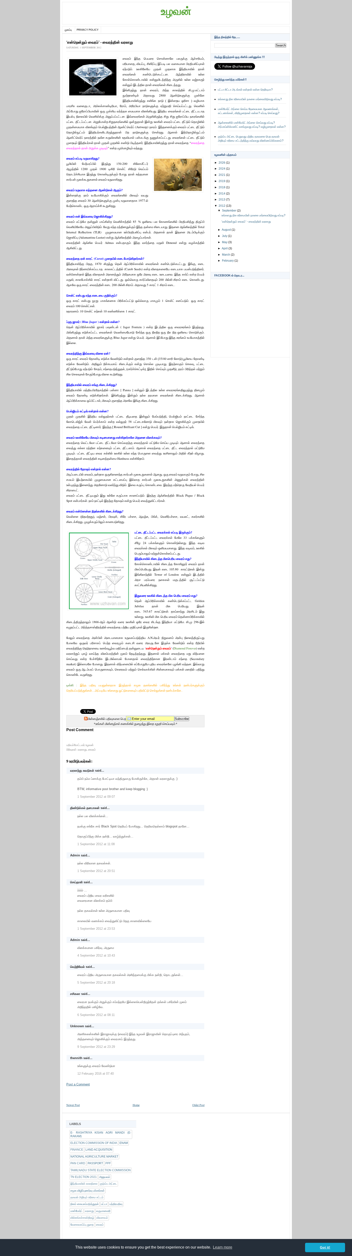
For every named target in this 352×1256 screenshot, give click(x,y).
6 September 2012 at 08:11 (96, 1015)
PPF (108, 1163)
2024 (222, 168)
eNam (123, 1143)
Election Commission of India (93, 1143)
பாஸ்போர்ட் (76, 1211)
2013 (222, 199)
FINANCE (76, 1149)
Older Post (198, 1105)
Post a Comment (78, 1084)
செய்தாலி (76, 882)
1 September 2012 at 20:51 (96, 871)
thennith (76, 1058)
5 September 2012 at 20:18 (96, 982)
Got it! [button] (325, 1247)
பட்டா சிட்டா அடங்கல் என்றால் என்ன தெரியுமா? (245, 89)
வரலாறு (82, 749)
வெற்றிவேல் (77, 967)
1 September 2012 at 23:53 (96, 928)
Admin (75, 855)
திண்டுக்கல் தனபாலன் (85, 808)
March (226, 254)
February (228, 260)
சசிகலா (75, 994)
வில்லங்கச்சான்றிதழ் (82, 1217)
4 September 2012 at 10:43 (96, 955)
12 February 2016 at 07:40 (95, 1073)
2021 (222, 175)
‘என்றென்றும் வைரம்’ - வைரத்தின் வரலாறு (246, 221)
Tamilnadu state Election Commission (100, 1170)
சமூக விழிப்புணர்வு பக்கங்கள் (87, 1190)
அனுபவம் (104, 1177)
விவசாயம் (102, 1217)
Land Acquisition (98, 1149)
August (227, 229)
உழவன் (176, 11)
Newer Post (73, 1105)
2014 (222, 193)
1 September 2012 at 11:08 (96, 844)
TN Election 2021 (83, 1177)
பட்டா (104, 1204)
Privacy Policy (87, 29)
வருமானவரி (103, 1211)
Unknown (77, 1026)
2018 (222, 187)
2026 (222, 162)
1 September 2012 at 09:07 (96, 796)
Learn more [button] (222, 1247)
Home (136, 1105)
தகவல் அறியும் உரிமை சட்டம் (86, 1197)
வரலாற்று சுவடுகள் (82, 770)
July (225, 236)
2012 (222, 205)
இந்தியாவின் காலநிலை (83, 1183)
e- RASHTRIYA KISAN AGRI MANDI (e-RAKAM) (100, 1134)
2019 (222, 181)
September (229, 210)
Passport (95, 1163)
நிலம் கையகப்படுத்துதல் (84, 1204)
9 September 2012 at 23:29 (96, 1047)
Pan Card (77, 1163)
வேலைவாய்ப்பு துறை (82, 1224)
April (225, 248)
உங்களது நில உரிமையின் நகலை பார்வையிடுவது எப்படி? (250, 99)
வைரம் (92, 749)
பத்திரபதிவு (115, 1204)
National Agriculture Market (94, 1156)
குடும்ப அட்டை (108, 1183)
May (225, 242)
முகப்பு (69, 29)
